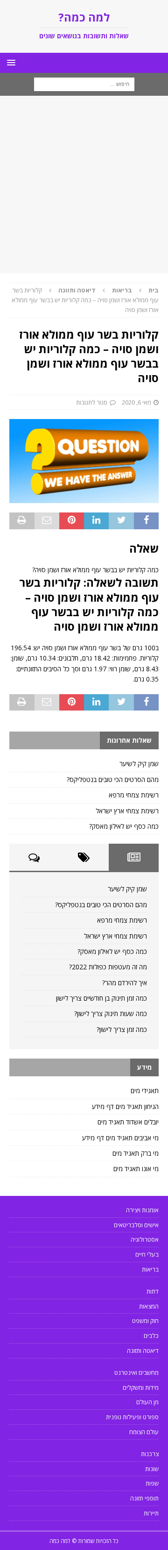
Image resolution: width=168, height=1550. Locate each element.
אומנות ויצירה (142, 1210)
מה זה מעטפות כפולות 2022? (108, 966)
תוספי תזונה (144, 1498)
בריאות (122, 290)
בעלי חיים (147, 1254)
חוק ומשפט (145, 1320)
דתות (153, 1291)
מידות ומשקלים (141, 1387)
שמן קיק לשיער (139, 763)
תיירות (151, 1513)
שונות (152, 1469)
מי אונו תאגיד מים (136, 1168)
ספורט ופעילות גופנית (132, 1417)
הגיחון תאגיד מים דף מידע (125, 1106)
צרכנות (150, 1454)
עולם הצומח (144, 1432)
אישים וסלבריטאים (136, 1225)
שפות (152, 1483)
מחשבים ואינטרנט (136, 1372)
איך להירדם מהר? (124, 982)
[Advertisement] (84, 184)
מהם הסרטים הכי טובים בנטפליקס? (113, 779)
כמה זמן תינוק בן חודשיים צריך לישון (101, 998)
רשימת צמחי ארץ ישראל (127, 810)
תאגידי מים (145, 1090)
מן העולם (147, 1402)
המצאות (149, 1306)
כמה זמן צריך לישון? (122, 1029)
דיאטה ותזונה (143, 1350)
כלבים (151, 1335)
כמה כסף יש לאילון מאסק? (124, 826)
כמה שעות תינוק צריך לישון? (110, 1013)
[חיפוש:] (84, 83)
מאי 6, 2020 (136, 402)
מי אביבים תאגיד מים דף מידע (120, 1137)
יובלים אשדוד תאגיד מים (128, 1121)
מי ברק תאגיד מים (135, 1153)
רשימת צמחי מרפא (134, 794)
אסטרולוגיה (145, 1239)
